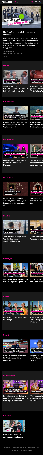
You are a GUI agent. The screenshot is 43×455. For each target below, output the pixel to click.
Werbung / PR (17, 448)
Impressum (31, 448)
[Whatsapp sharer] (9, 57)
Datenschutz (15, 450)
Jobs (24, 448)
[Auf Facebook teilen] (4, 57)
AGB (37, 448)
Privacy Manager (26, 450)
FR (36, 2)
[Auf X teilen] (7, 57)
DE (32, 2)
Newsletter (7, 448)
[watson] (7, 2)
